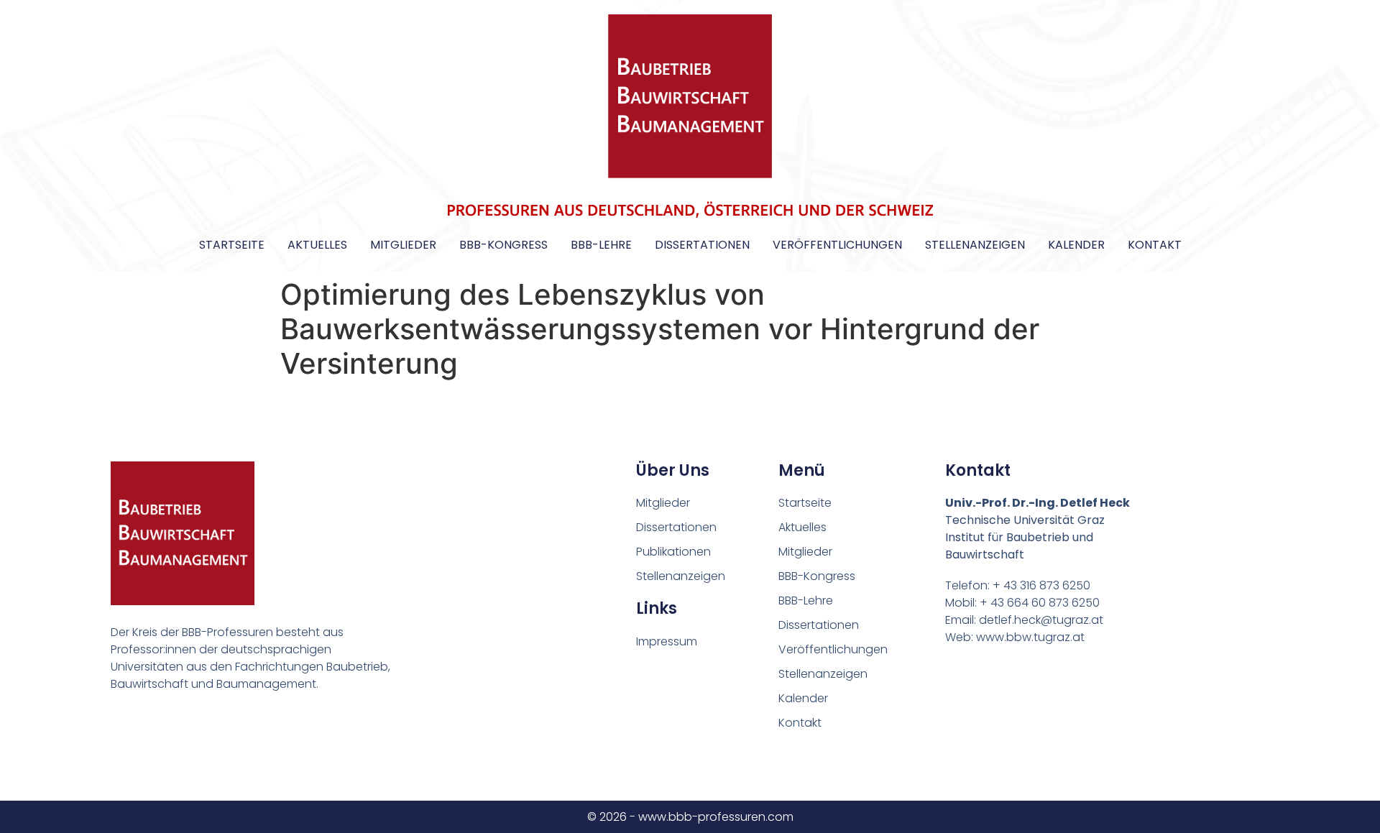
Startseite (231, 244)
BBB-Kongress (503, 244)
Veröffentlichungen (837, 244)
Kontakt (1155, 244)
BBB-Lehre (601, 244)
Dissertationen (702, 244)
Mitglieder (403, 244)
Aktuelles (317, 244)
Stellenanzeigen (975, 244)
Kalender (1076, 244)
